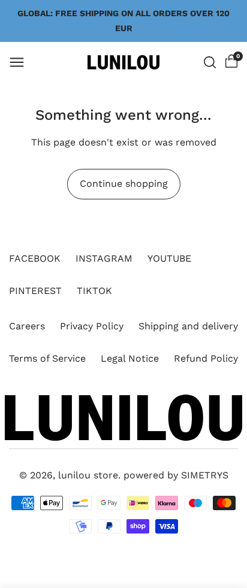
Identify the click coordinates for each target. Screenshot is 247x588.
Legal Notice (130, 358)
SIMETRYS (204, 475)
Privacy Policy (91, 326)
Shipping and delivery (188, 326)
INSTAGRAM (104, 258)
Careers (27, 326)
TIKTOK (94, 290)
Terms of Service (47, 358)
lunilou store (88, 475)
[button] (17, 62)
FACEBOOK (35, 258)
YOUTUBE (169, 258)
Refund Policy (206, 358)
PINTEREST (35, 290)
